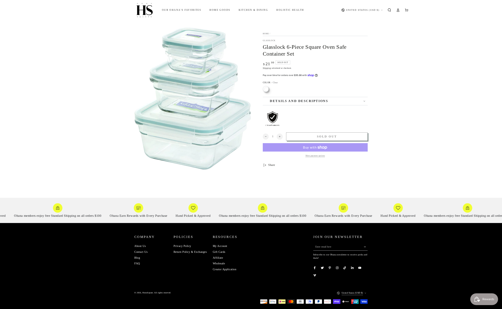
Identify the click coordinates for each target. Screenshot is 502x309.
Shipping (267, 68)
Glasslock (269, 41)
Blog (137, 257)
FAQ (137, 263)
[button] (389, 10)
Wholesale (219, 263)
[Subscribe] (366, 246)
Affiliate (218, 257)
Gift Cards (219, 251)
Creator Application (224, 269)
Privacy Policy (182, 246)
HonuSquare (147, 293)
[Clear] (266, 89)
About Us (140, 246)
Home (266, 34)
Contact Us (140, 251)
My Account (220, 246)
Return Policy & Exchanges (190, 251)
